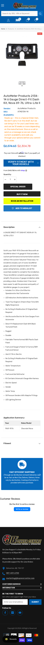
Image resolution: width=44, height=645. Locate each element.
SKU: (6, 112)
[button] (17, 20)
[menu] (2, 5)
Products (11, 29)
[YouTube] (20, 612)
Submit (35, 602)
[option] (22, 53)
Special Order (17, 187)
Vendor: (7, 108)
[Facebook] (5, 612)
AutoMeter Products (27, 108)
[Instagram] (12, 612)
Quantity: (7, 174)
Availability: (9, 115)
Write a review (22, 509)
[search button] (40, 13)
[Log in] (8, 20)
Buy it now (22, 194)
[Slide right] (40, 475)
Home (3, 29)
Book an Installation (22, 201)
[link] (22, 474)
